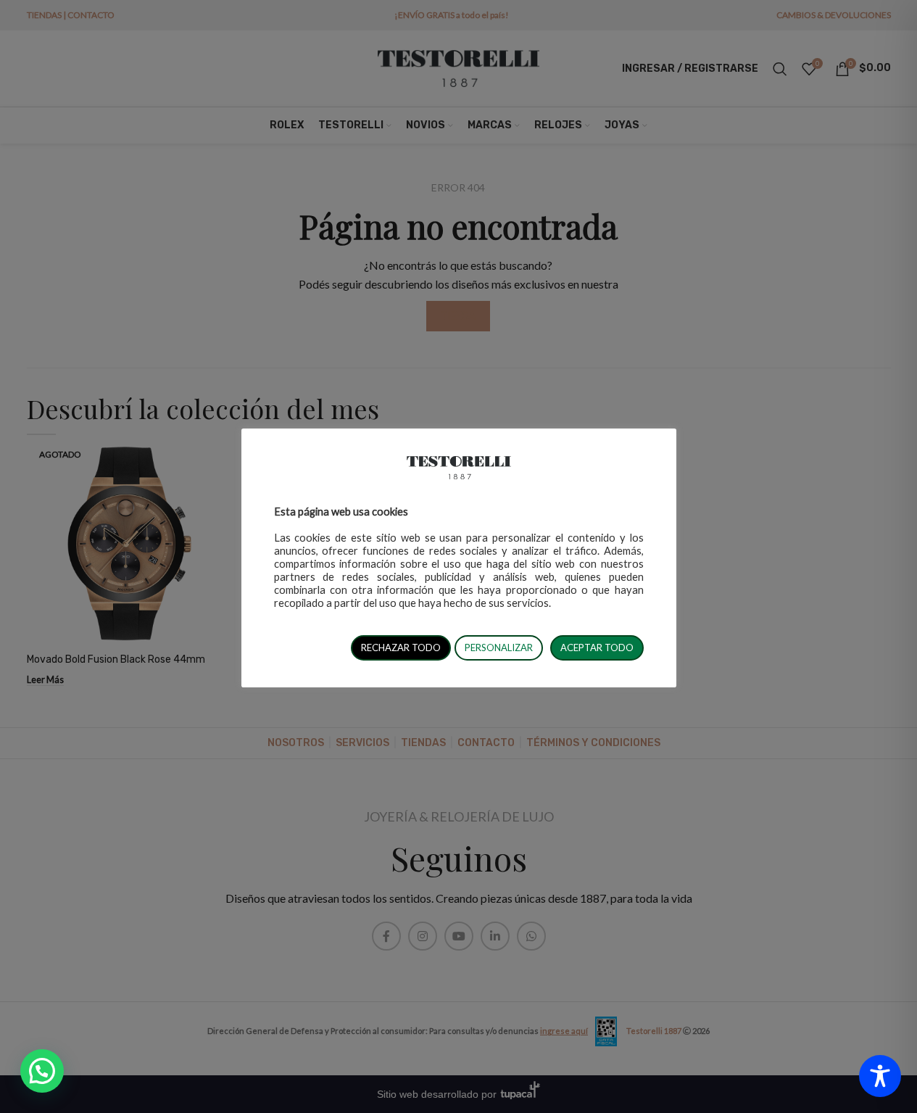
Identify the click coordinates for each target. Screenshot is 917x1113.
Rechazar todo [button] (401, 647)
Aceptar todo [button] (597, 647)
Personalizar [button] (499, 647)
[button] (42, 1071)
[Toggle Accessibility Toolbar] (880, 1076)
